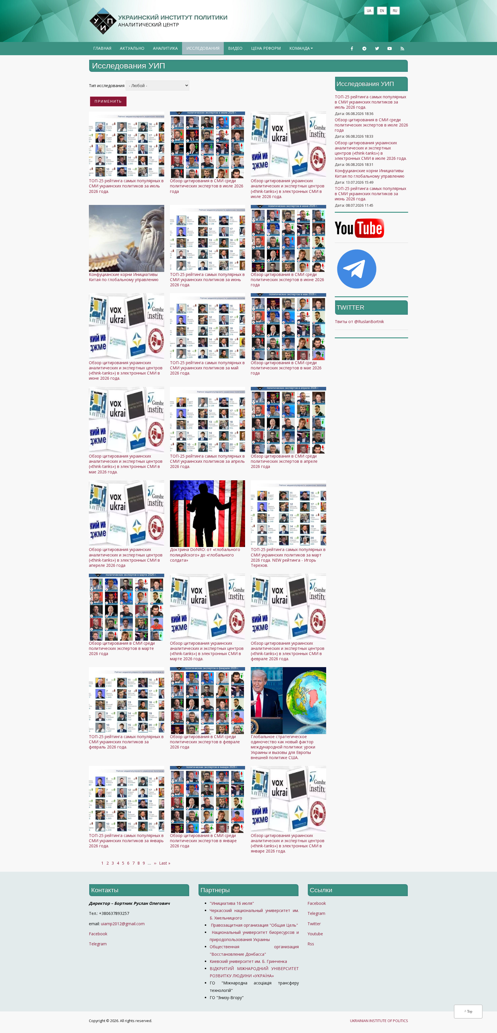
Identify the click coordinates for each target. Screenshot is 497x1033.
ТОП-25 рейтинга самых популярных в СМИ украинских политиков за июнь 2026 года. (207, 279)
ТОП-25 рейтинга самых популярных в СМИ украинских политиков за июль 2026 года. (126, 186)
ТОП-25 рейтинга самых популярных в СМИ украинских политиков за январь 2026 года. (126, 840)
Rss (310, 943)
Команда (301, 50)
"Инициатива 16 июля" (232, 903)
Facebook (98, 933)
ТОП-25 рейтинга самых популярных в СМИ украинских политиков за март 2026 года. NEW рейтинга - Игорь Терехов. (288, 557)
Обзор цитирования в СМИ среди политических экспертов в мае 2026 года (286, 368)
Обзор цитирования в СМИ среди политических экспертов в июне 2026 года (287, 279)
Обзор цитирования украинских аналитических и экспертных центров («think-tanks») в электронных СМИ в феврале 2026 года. (287, 651)
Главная (102, 48)
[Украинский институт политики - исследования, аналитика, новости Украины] (103, 21)
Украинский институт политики (173, 17)
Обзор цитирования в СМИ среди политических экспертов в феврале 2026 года (205, 742)
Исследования (202, 48)
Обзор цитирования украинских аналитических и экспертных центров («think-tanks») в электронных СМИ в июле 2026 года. (287, 188)
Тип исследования (107, 85)
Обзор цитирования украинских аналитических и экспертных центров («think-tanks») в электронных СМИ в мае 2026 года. (126, 464)
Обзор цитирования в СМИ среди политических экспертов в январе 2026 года (203, 840)
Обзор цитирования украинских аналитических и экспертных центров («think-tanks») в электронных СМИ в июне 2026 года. (126, 370)
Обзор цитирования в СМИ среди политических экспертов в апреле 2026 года (284, 461)
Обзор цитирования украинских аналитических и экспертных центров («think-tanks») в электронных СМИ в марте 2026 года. (207, 651)
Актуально (132, 48)
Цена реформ (266, 48)
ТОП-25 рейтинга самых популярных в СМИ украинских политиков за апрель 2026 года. (207, 461)
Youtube (315, 933)
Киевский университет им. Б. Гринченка (249, 961)
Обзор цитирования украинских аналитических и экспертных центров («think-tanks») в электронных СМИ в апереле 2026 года (126, 557)
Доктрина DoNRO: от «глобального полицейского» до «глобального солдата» (205, 554)
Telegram (98, 943)
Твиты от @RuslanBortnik (359, 321)
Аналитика (165, 48)
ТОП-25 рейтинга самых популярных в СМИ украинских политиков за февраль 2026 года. (126, 742)
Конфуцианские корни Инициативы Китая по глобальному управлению (123, 277)
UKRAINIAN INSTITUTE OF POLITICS (379, 1020)
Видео (235, 48)
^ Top (468, 1011)
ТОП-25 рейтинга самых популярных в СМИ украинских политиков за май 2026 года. (207, 368)
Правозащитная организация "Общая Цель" (254, 925)
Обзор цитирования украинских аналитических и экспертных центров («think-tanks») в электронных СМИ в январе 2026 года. (287, 843)
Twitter (314, 923)
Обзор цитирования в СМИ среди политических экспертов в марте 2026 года (122, 648)
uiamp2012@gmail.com (123, 923)
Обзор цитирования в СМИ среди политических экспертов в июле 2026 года (206, 186)
